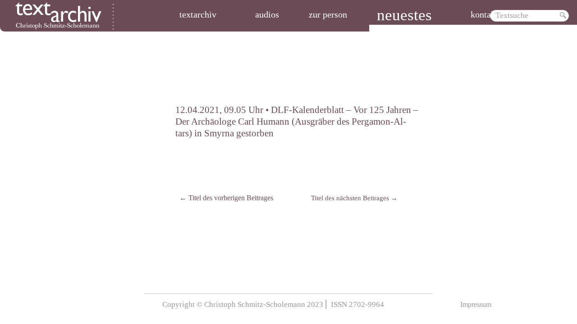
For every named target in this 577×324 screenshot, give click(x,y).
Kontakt (484, 14)
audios (267, 14)
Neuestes (404, 16)
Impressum (475, 304)
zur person (328, 14)
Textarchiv (197, 14)
